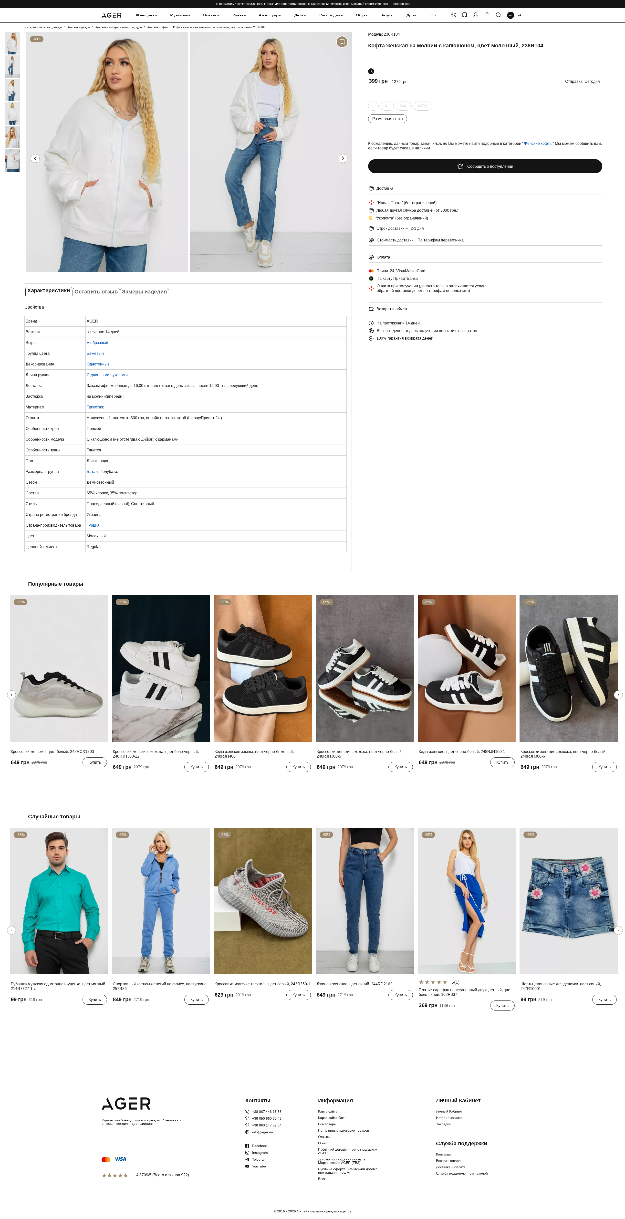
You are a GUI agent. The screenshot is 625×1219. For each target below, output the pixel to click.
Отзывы (324, 1136)
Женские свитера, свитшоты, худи (118, 27)
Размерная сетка (387, 119)
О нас (322, 1143)
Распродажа (331, 15)
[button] (343, 158)
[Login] (475, 15)
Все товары (327, 1124)
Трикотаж (95, 407)
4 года (572, 1012)
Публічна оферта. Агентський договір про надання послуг (347, 1170)
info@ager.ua (262, 1132)
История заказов (449, 1117)
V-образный (97, 343)
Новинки (211, 15)
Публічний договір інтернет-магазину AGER (347, 1151)
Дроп (411, 15)
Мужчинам (180, 15)
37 (23, 774)
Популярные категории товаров (343, 1130)
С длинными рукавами (107, 375)
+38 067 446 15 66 (266, 1112)
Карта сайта (327, 1111)
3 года (556, 1012)
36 (14, 774)
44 (253, 1007)
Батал (92, 471)
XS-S (436, 1017)
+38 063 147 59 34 (266, 1125)
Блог (321, 1178)
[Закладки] (464, 15)
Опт (434, 15)
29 (346, 1007)
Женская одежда (78, 27)
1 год (526, 1012)
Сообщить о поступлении (490, 166)
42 (235, 1007)
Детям (300, 15)
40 (49, 774)
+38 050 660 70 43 (266, 1118)
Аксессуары (270, 15)
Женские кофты (157, 27)
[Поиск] (498, 15)
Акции (387, 15)
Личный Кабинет (449, 1111)
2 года (540, 1012)
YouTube (259, 1166)
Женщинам (147, 15)
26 (320, 1007)
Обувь (362, 15)
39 (40, 774)
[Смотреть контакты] (453, 15)
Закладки (443, 1124)
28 (337, 1007)
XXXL (423, 107)
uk (520, 15)
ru (510, 15)
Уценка (239, 15)
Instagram (260, 1153)
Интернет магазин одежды (43, 27)
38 (32, 774)
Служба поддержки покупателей (462, 1173)
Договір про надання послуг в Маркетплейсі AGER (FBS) (341, 1160)
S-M (423, 1017)
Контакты (443, 1154)
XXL (404, 107)
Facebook (260, 1146)
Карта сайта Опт (331, 1117)
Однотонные (98, 364)
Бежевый (95, 353)
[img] (107, 273)
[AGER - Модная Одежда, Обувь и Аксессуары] (111, 14)
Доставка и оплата (451, 1167)
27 (329, 1007)
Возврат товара (448, 1160)
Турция (93, 525)
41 (160, 779)
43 (244, 1007)
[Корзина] (487, 15)
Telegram (259, 1159)
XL (387, 107)
